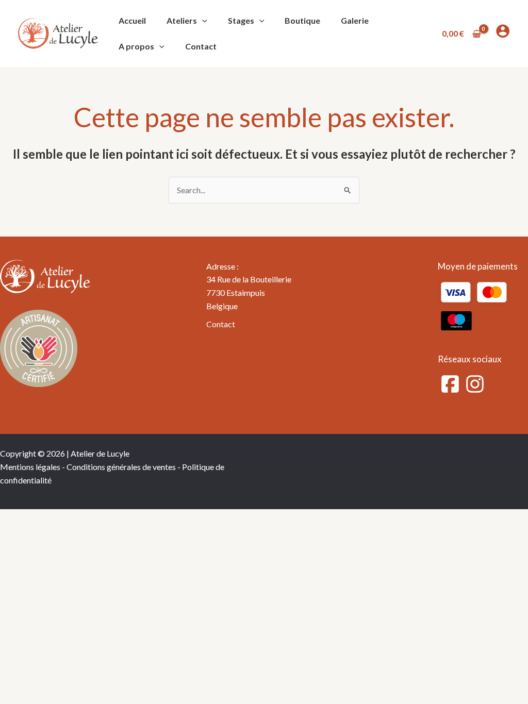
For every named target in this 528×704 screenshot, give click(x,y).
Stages (241, 20)
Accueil (132, 20)
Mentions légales (30, 467)
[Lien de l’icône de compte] (503, 31)
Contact (201, 46)
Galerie (355, 20)
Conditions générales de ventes (121, 467)
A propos (136, 46)
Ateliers (182, 20)
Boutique (302, 20)
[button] (202, 20)
